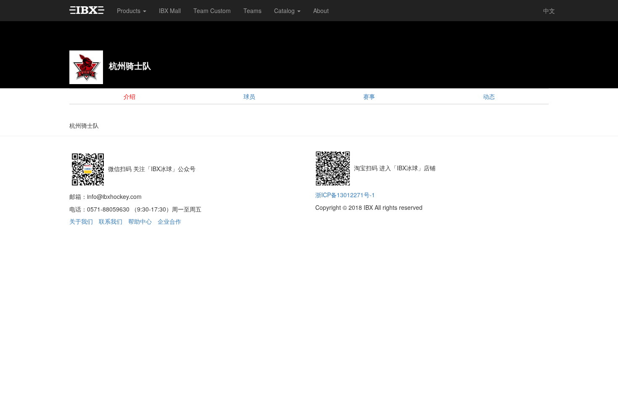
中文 (549, 10)
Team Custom (212, 10)
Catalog (285, 10)
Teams (252, 10)
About (321, 10)
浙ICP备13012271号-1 (345, 194)
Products (129, 10)
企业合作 (169, 221)
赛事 (369, 96)
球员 (249, 96)
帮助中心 (140, 221)
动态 (489, 96)
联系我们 (110, 221)
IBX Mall (170, 10)
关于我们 (81, 221)
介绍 (129, 96)
